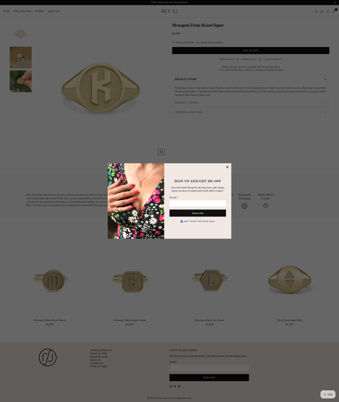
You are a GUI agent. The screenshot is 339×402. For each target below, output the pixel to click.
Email (174, 197)
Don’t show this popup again (199, 221)
